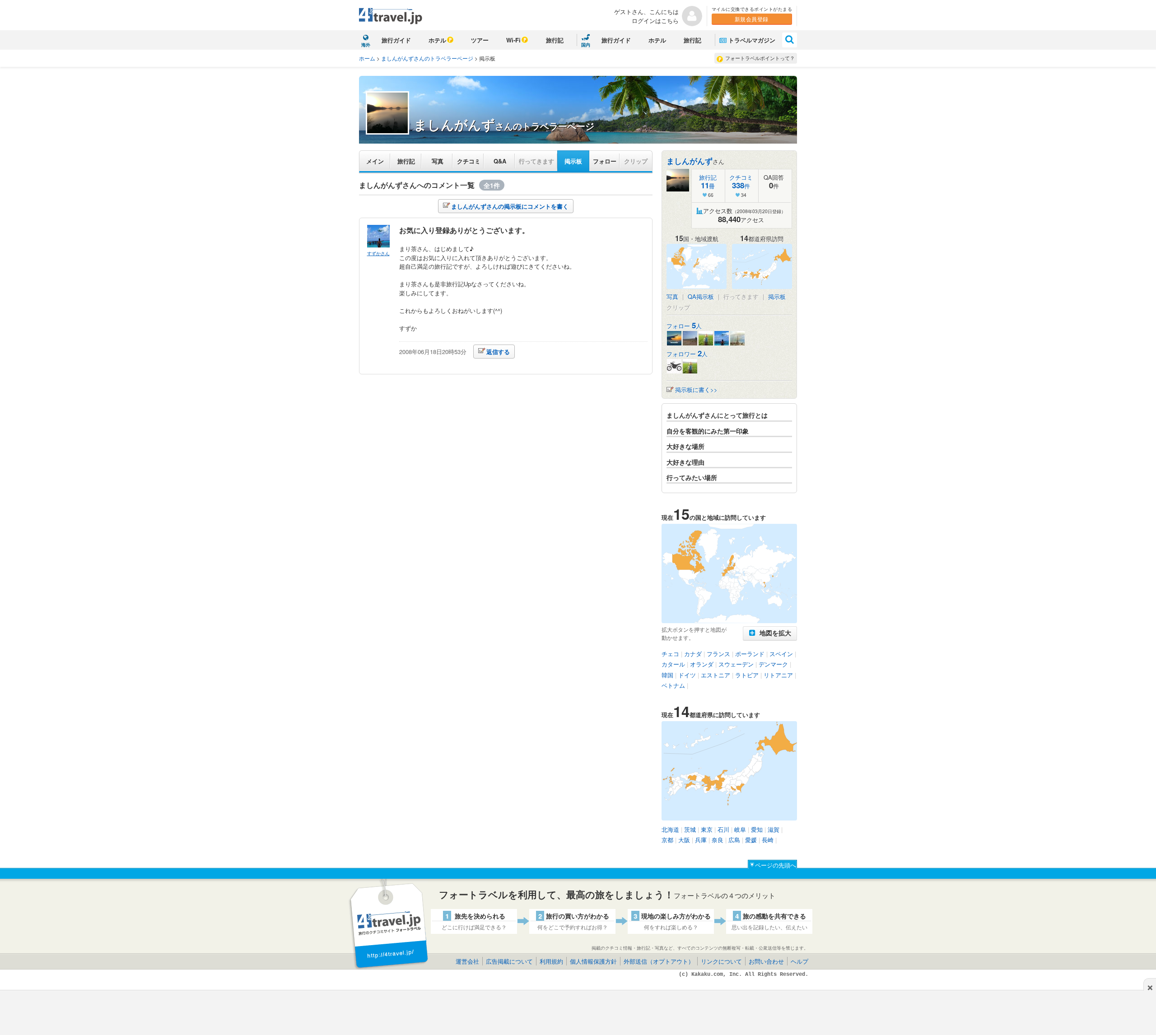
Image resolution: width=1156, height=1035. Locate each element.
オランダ (701, 664)
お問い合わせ (766, 961)
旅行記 (555, 40)
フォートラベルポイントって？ (760, 57)
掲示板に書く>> (696, 389)
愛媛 (751, 839)
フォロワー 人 (687, 354)
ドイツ (687, 675)
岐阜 (740, 829)
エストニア (715, 675)
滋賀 (773, 829)
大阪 (684, 839)
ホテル (437, 40)
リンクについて (721, 961)
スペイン (781, 653)
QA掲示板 (701, 296)
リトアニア (778, 675)
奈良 (717, 839)
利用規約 (551, 961)
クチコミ (468, 161)
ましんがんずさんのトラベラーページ (427, 58)
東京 (707, 829)
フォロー (604, 161)
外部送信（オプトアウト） (659, 961)
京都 (667, 839)
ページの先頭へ (775, 865)
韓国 (667, 675)
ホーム (367, 58)
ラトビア (747, 675)
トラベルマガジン (751, 40)
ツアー (480, 40)
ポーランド (749, 653)
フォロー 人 (684, 326)
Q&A (500, 161)
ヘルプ (799, 961)
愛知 (757, 829)
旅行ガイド (396, 40)
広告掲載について (509, 961)
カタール (673, 664)
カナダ (693, 653)
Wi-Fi (513, 40)
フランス (718, 653)
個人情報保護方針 (593, 961)
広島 (734, 839)
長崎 (768, 839)
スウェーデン (736, 664)
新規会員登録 (752, 19)
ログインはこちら (655, 20)
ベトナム (673, 685)
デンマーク (773, 664)
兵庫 (701, 839)
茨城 (690, 829)
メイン (375, 161)
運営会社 (467, 961)
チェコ (670, 653)
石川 (723, 829)
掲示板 (573, 161)
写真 (437, 161)
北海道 (670, 829)
